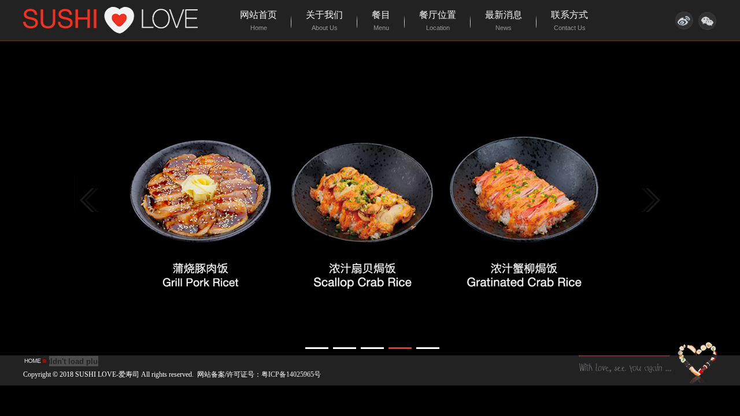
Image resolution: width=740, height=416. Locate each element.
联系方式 (569, 20)
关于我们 (324, 20)
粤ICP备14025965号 (291, 374)
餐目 (381, 20)
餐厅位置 (437, 20)
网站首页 (258, 20)
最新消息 (503, 20)
